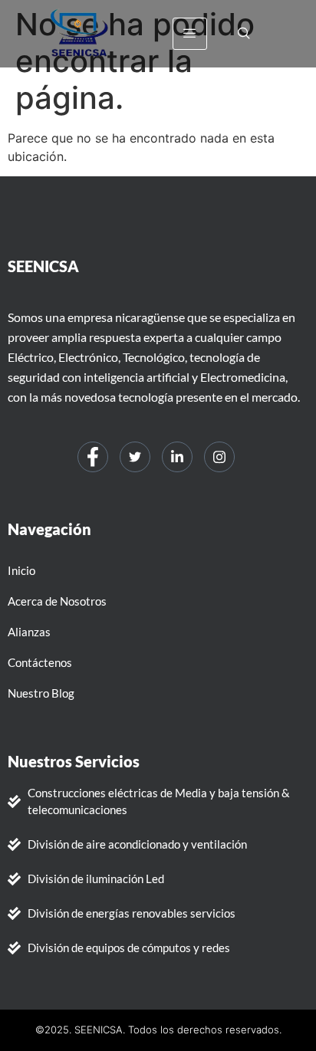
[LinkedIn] (177, 457)
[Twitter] (135, 457)
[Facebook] (92, 457)
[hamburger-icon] (190, 34)
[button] (243, 33)
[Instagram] (219, 457)
